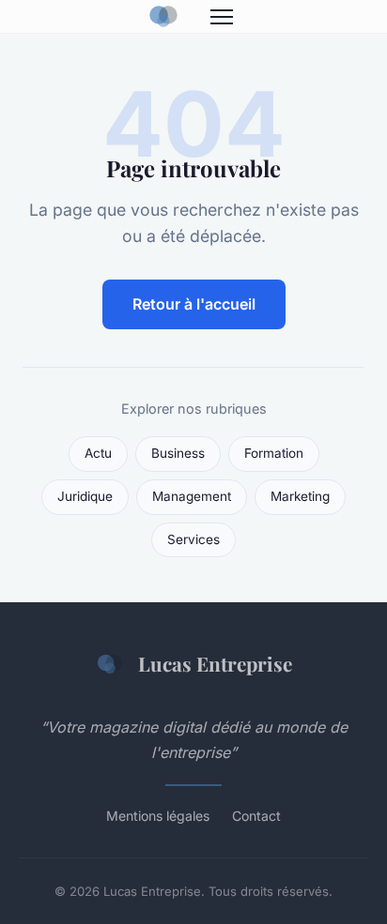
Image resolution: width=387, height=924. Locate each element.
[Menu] (221, 17)
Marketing (300, 496)
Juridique (85, 496)
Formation (273, 453)
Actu (98, 453)
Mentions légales (157, 816)
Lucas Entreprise (215, 663)
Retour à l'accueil (193, 304)
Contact (256, 816)
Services (193, 539)
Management (191, 496)
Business (178, 453)
